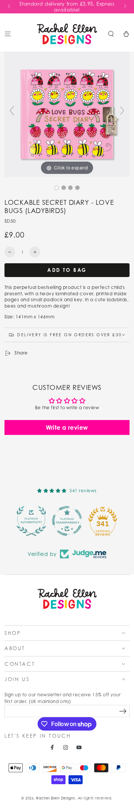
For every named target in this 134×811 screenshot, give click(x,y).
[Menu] (8, 34)
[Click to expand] (67, 114)
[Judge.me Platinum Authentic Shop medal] (31, 521)
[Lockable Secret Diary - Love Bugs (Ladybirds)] (56, 187)
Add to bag (67, 270)
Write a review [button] (67, 427)
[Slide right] (124, 6)
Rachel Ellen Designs (55, 798)
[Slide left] (9, 6)
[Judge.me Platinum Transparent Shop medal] (67, 521)
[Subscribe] (123, 711)
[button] (111, 34)
